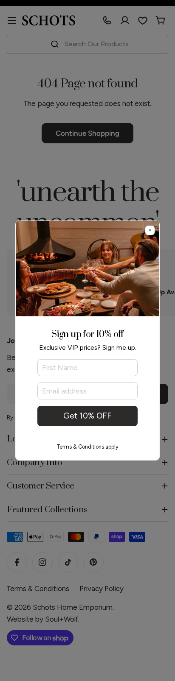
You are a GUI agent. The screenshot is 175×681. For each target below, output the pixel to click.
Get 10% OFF (87, 416)
